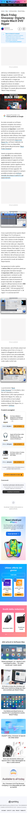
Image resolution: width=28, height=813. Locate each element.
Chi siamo (3, 810)
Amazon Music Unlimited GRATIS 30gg (7, 589)
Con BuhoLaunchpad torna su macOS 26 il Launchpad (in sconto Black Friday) (13, 713)
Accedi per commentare (13, 491)
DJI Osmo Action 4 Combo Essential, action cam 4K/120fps (17, 454)
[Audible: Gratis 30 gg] (19, 582)
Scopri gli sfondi (12, 533)
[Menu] (2, 1)
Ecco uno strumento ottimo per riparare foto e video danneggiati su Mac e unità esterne (13, 760)
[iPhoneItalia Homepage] (13, 1)
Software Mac (13, 11)
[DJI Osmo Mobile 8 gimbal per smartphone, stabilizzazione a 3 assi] (5, 417)
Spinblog (8, 805)
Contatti (9, 810)
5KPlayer (11, 405)
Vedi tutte (13, 575)
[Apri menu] (21, 1)
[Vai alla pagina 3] (9, 634)
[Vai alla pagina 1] (6, 634)
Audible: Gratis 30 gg (19, 589)
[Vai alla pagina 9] (17, 634)
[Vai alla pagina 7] (14, 634)
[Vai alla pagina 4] (10, 634)
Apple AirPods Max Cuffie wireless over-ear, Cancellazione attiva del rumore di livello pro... (17, 437)
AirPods (21, 5)
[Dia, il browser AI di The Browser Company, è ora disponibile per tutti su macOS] (13, 774)
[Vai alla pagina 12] (21, 634)
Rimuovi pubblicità (13, 67)
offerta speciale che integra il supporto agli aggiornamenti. (12, 175)
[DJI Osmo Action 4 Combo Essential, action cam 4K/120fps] (5, 453)
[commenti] (20, 28)
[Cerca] (4, 1)
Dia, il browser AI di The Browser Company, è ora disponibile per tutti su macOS (13, 785)
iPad (9, 5)
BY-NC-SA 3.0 (13, 807)
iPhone (3, 5)
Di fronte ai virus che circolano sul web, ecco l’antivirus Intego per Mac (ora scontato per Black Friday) (13, 688)
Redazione (7, 28)
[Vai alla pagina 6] (13, 634)
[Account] (24, 1)
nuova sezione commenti (15, 41)
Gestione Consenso (21, 807)
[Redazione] (2, 28)
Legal (13, 810)
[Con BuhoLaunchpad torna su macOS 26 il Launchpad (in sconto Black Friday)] (13, 701)
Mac (14, 5)
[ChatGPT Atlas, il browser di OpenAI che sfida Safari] (13, 726)
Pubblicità (22, 810)
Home (2, 11)
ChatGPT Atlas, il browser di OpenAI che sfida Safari (13, 737)
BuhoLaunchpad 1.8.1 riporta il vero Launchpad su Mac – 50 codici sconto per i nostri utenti (13, 663)
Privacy (18, 810)
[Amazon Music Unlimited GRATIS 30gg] (7, 582)
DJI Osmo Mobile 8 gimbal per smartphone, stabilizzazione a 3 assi (16, 417)
